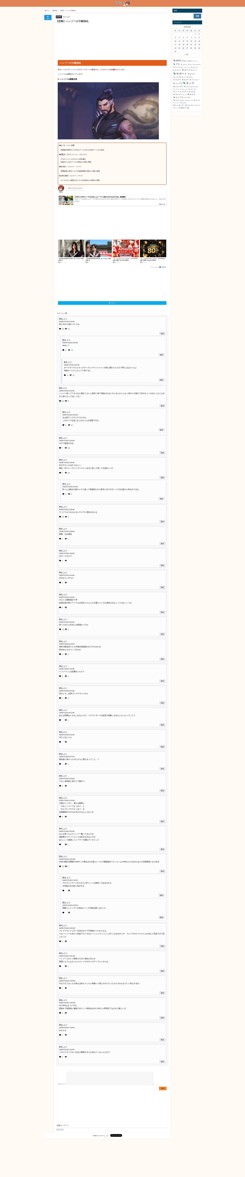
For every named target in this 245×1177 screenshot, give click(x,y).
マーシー (178, 94)
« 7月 (186, 54)
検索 (197, 16)
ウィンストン (179, 67)
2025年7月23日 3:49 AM (66, 553)
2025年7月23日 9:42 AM (66, 831)
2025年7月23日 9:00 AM (66, 778)
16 (199, 41)
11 (179, 41)
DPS (178, 60)
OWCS (190, 61)
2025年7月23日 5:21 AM (66, 644)
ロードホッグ (196, 105)
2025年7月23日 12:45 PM (67, 1002)
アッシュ (196, 61)
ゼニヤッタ (188, 79)
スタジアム (178, 79)
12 (183, 41)
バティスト (193, 89)
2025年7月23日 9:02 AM (66, 800)
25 (179, 48)
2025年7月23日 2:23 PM (70, 880)
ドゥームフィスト (192, 86)
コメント (62, 1084)
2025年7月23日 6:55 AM (70, 415)
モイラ (192, 94)
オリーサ (195, 67)
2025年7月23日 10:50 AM (67, 928)
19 (183, 44)
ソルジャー (197, 79)
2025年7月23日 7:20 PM (66, 1049)
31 (175, 51)
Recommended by (154, 267)
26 (183, 48)
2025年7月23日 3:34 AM (66, 440)
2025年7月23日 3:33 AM (70, 342)
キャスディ (178, 70)
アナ (178, 64)
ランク (198, 100)
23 (199, 44)
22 (195, 44)
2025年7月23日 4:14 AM (66, 575)
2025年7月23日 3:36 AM (66, 462)
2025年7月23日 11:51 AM (67, 956)
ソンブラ (178, 83)
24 (175, 48)
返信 (162, 333)
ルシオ (184, 102)
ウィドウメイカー (195, 64)
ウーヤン (188, 67)
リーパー (177, 102)
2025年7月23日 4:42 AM (71, 365)
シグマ (177, 77)
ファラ (177, 91)
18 (179, 44)
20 (187, 44)
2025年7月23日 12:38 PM (67, 981)
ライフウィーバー (183, 97)
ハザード (177, 89)
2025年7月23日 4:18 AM (66, 597)
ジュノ (183, 77)
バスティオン (184, 89)
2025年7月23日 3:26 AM (66, 321)
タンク (190, 83)
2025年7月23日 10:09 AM (67, 859)
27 (187, 48)
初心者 (182, 107)
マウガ (193, 91)
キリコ (187, 70)
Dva (184, 61)
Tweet (48, 18)
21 (191, 44)
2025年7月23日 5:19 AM (70, 486)
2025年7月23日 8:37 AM (66, 756)
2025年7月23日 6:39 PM (70, 905)
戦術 (188, 107)
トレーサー (179, 86)
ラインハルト (179, 100)
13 (187, 41)
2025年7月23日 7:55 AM (66, 669)
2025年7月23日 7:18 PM (66, 1027)
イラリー (185, 64)
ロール (176, 107)
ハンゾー (67, 16)
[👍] (60, 329)
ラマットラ (190, 100)
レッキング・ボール (182, 105)
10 (175, 41)
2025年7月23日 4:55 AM (66, 622)
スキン (190, 77)
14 (191, 41)
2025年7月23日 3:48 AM (66, 531)
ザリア (192, 74)
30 (199, 48)
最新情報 (58, 16)
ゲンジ (194, 70)
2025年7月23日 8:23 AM (66, 734)
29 (195, 48)
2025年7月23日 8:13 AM (66, 691)
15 (195, 41)
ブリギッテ (185, 91)
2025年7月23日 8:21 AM (66, 712)
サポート (181, 73)
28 (191, 48)
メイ (186, 94)
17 (175, 44)
